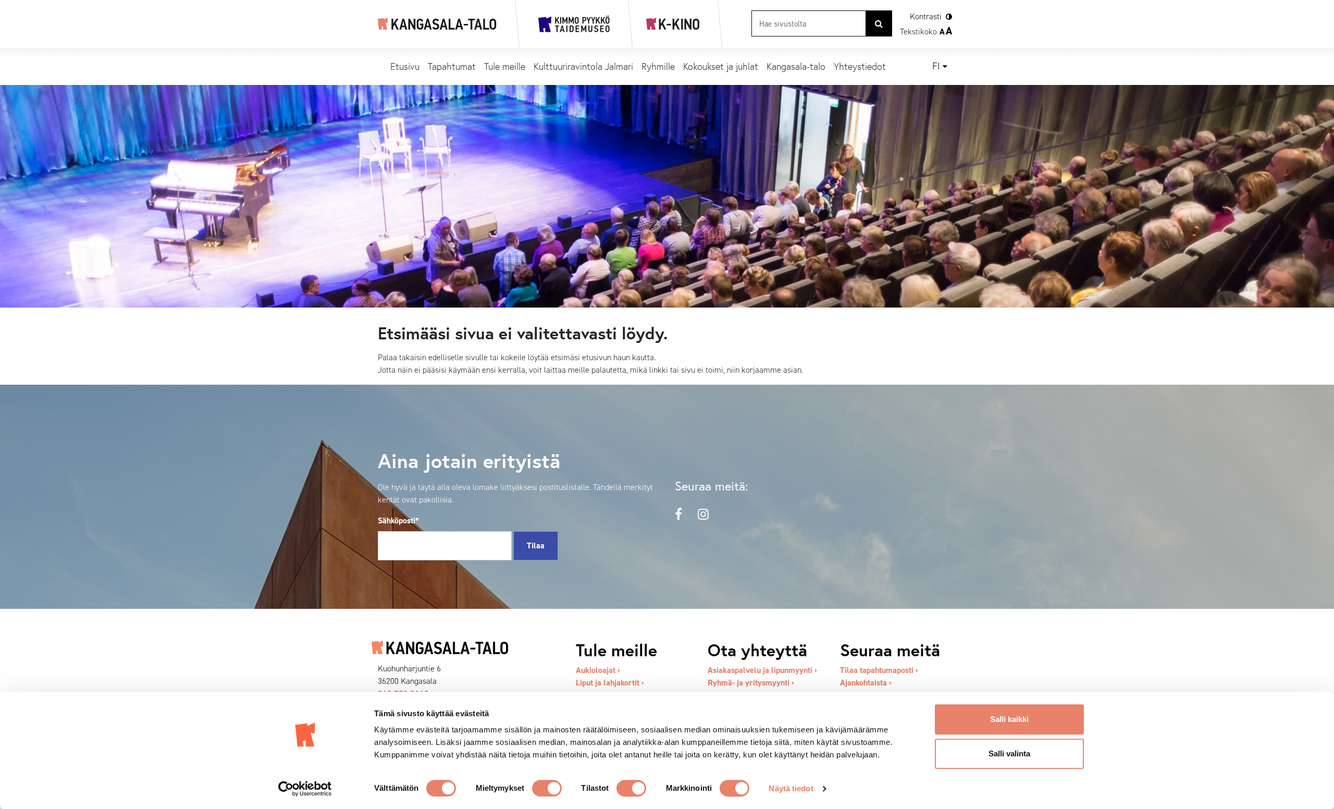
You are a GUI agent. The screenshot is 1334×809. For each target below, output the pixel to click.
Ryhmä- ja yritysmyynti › (751, 682)
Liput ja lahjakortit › (610, 682)
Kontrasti (926, 16)
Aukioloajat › (598, 670)
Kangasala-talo (796, 66)
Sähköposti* (398, 520)
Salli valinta (1009, 753)
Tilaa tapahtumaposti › (879, 670)
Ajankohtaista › (866, 682)
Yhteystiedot (860, 66)
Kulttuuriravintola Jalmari (583, 66)
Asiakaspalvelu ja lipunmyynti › (762, 670)
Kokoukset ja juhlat (720, 66)
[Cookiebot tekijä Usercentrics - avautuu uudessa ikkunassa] (305, 788)
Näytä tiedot (791, 788)
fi (936, 66)
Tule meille (504, 66)
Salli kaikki (1009, 719)
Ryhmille (658, 66)
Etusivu (404, 66)
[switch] (547, 788)
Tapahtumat (452, 66)
